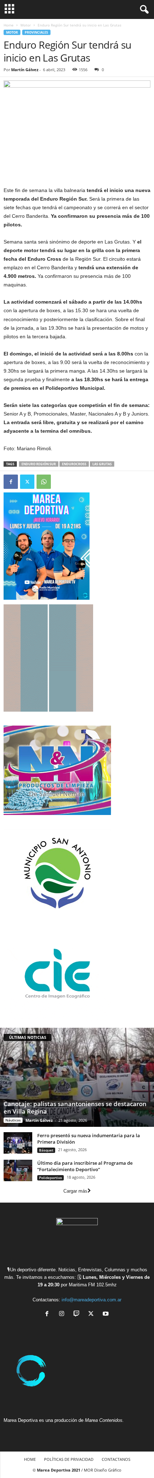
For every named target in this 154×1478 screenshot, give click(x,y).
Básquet (46, 1150)
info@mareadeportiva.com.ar (91, 1299)
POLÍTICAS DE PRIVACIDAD (68, 1459)
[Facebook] (11, 482)
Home (9, 25)
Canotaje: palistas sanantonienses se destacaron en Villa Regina (75, 1107)
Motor (25, 25)
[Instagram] (63, 1314)
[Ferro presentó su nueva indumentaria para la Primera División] (18, 1143)
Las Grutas (102, 464)
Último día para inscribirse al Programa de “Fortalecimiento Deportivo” (85, 1166)
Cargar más (75, 1191)
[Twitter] (27, 482)
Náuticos (13, 1120)
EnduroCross (74, 464)
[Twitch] (78, 1314)
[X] (92, 1314)
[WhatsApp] (44, 482)
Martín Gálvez (24, 69)
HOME (30, 1459)
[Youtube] (106, 1314)
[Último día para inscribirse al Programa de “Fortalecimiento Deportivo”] (18, 1170)
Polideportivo (50, 1177)
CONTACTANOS (116, 1459)
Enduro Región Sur (38, 464)
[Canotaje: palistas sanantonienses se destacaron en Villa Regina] (77, 1077)
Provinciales (36, 32)
